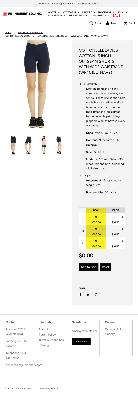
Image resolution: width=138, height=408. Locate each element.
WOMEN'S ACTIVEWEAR (30, 32)
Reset (105, 267)
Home (8, 32)
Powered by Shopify (48, 388)
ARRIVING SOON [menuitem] (76, 15)
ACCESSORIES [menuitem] (55, 15)
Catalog (44, 345)
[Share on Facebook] (81, 294)
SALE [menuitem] (116, 15)
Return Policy (47, 334)
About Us (44, 329)
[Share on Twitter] (88, 294)
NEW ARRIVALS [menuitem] (98, 15)
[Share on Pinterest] (96, 294)
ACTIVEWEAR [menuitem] (69, 12)
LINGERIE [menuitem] (87, 12)
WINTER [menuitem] (52, 12)
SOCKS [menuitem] (121, 12)
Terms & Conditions (51, 339)
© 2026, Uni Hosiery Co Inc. (19, 388)
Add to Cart (88, 267)
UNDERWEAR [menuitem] (104, 12)
